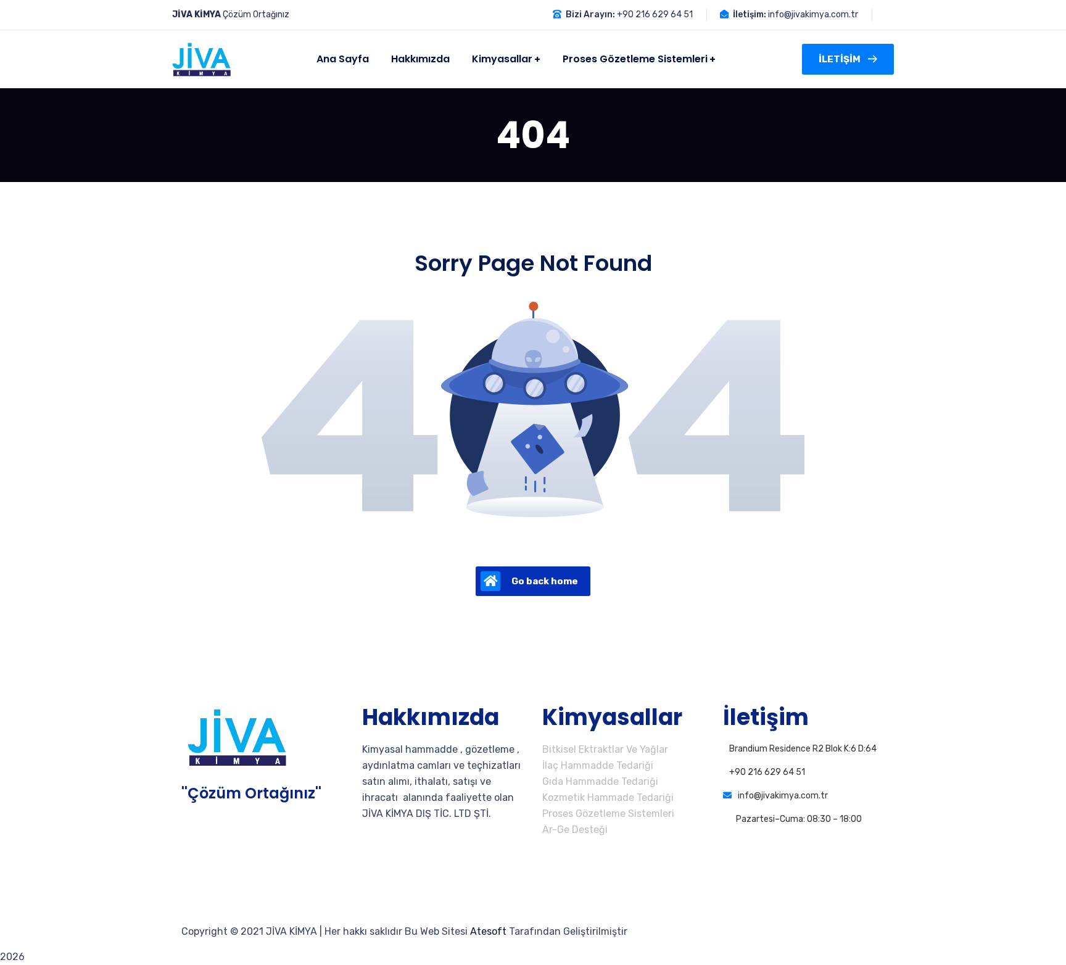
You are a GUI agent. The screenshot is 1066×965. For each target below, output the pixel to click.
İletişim (840, 59)
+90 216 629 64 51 (655, 14)
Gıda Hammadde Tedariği (600, 781)
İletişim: (749, 14)
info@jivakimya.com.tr (813, 14)
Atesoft (488, 931)
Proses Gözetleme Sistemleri (608, 813)
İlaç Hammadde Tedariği (597, 765)
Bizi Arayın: (590, 14)
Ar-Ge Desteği (575, 829)
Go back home (544, 581)
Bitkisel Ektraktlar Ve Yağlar (605, 749)
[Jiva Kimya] (201, 60)
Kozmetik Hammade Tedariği (608, 797)
